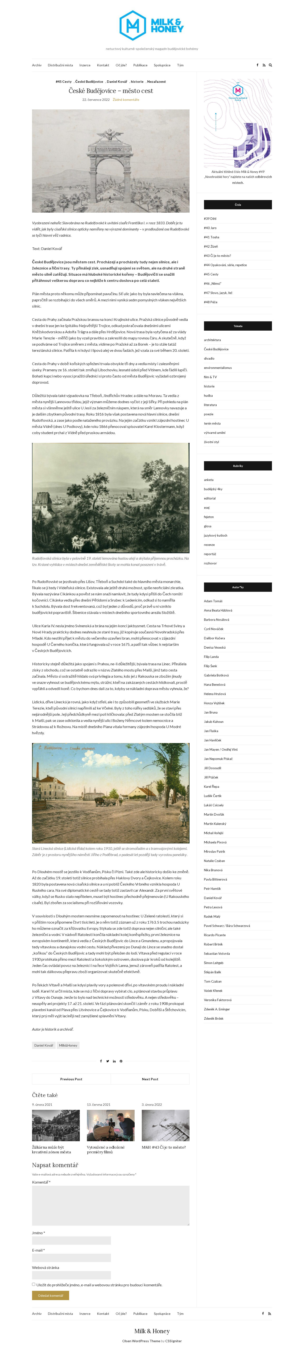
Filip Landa (211, 657)
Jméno (38, 1232)
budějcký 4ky (213, 489)
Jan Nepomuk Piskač (218, 759)
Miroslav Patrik (214, 851)
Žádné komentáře (126, 100)
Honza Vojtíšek (214, 703)
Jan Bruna (211, 712)
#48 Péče (210, 302)
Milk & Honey (152, 1331)
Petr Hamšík (212, 889)
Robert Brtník (213, 944)
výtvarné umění (214, 433)
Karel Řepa (211, 786)
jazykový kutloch (215, 535)
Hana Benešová (214, 684)
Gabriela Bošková (216, 675)
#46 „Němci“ (212, 283)
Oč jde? (121, 65)
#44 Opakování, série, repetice (225, 265)
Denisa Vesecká (215, 647)
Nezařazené (156, 81)
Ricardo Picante (215, 935)
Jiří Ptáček (211, 777)
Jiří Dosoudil (212, 768)
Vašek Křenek (213, 991)
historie (137, 81)
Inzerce (84, 65)
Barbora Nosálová (216, 620)
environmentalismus (218, 368)
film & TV (210, 377)
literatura (210, 405)
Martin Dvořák (214, 814)
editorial (210, 498)
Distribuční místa (60, 65)
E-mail (38, 1250)
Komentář (41, 1182)
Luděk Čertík (213, 796)
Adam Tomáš (213, 601)
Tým (180, 65)
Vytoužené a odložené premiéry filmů (106, 1149)
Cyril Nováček (213, 629)
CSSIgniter (173, 1341)
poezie (208, 414)
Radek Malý (212, 916)
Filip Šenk (210, 666)
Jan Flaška (211, 731)
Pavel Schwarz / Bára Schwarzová (227, 926)
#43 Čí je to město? (217, 256)
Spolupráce (162, 65)
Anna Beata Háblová (218, 610)
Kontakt (103, 65)
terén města (212, 423)
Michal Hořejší (213, 833)
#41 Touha (211, 237)
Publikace (140, 65)
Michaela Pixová (215, 842)
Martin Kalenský (215, 824)
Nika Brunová (213, 870)
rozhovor (210, 563)
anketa (209, 480)
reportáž (210, 554)
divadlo (209, 358)
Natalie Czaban (214, 861)
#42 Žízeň (211, 246)
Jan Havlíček (212, 740)
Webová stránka (45, 1267)
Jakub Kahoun (213, 722)
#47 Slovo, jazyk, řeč (218, 293)
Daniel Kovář (117, 81)
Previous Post (71, 1079)
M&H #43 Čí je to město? (164, 1147)
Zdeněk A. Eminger (217, 1009)
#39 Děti (210, 218)
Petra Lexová (213, 907)
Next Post (150, 1079)
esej (206, 507)
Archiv (37, 65)
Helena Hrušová (215, 694)
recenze (209, 545)
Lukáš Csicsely (214, 805)
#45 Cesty (63, 81)
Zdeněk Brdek (213, 1018)
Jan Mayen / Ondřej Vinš (221, 749)
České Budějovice (89, 81)
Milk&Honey (68, 1045)
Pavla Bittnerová (215, 879)
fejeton (209, 517)
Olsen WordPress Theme (141, 1341)
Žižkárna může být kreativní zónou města (51, 1149)
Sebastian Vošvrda (217, 953)
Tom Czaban (213, 981)
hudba (208, 395)
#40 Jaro (210, 228)
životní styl (211, 442)
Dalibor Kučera (214, 638)
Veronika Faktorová (218, 1000)
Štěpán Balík (212, 972)
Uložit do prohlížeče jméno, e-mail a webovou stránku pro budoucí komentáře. (99, 1284)
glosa (207, 526)
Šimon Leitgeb (213, 963)
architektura (212, 340)
